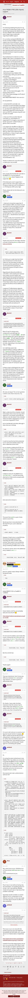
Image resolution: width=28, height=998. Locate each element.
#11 (24, 601)
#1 (24, 22)
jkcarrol (5, 13)
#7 (24, 409)
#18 (24, 882)
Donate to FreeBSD (18, 5)
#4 (24, 238)
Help (4, 979)
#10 (24, 588)
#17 (24, 866)
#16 (24, 752)
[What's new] (21, 1)
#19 (24, 910)
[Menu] (4, 1)
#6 (24, 389)
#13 (24, 673)
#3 (24, 200)
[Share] (23, 22)
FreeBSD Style (7, 975)
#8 (24, 468)
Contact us (5, 977)
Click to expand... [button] (14, 924)
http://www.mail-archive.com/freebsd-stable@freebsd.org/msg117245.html (13, 939)
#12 (24, 626)
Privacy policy (19, 977)
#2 (24, 171)
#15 (24, 719)
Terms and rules (12, 977)
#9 (24, 569)
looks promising (7, 244)
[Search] (24, 1)
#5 (24, 318)
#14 (24, 690)
